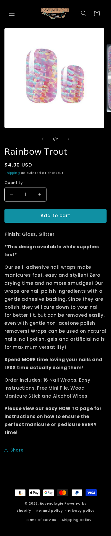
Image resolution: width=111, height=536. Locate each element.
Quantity (13, 182)
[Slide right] (68, 138)
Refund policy (49, 510)
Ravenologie (52, 503)
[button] (11, 13)
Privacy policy (81, 510)
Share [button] (17, 450)
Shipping (12, 173)
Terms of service (40, 519)
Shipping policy (76, 519)
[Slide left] (42, 138)
